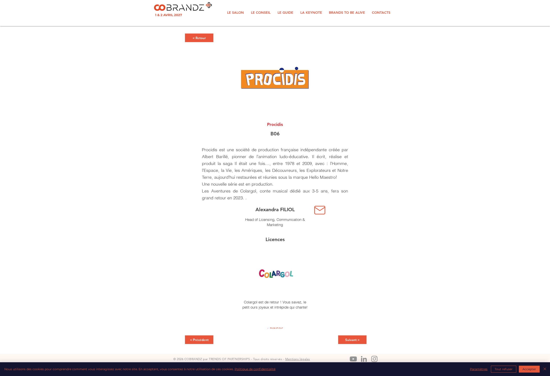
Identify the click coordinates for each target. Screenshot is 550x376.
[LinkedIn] (364, 359)
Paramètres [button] (478, 369)
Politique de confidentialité (255, 369)
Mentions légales (297, 359)
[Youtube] (353, 359)
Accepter (529, 369)
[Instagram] (374, 359)
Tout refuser (504, 369)
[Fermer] (544, 369)
